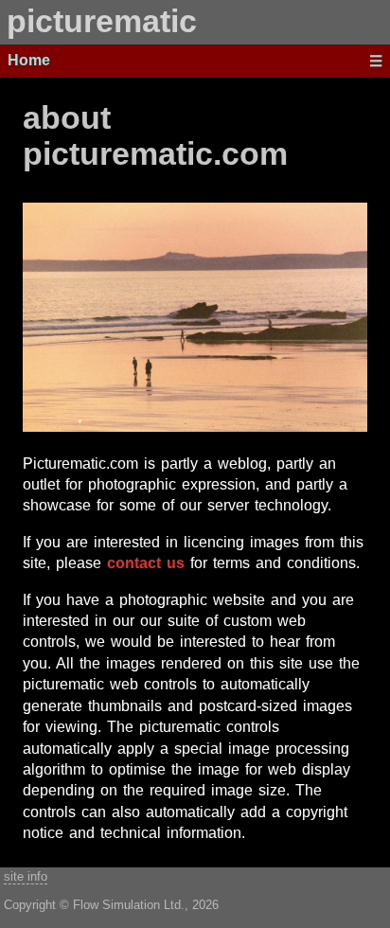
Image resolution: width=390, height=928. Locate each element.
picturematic (102, 21)
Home (29, 60)
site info (25, 876)
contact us (146, 563)
